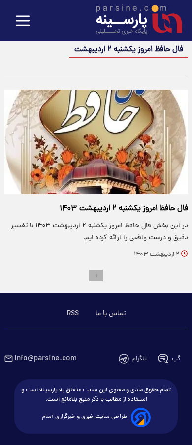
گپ (176, 358)
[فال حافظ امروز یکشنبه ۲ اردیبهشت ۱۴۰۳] (96, 142)
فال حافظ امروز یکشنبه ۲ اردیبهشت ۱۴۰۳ (124, 209)
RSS (73, 313)
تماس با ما (111, 313)
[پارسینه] (134, 21)
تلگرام (139, 358)
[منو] (22, 21)
